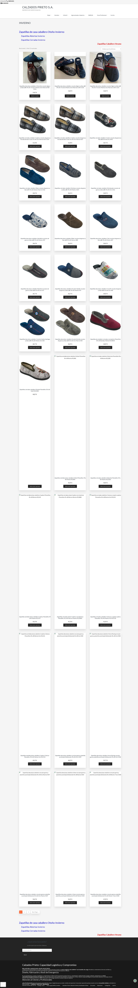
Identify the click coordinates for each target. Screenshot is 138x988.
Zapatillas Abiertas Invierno (32, 36)
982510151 (11, 1)
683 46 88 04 (5, 3)
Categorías (107, 985)
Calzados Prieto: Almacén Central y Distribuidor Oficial (75, 985)
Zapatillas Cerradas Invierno (32, 40)
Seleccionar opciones (35, 146)
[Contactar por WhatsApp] (135, 980)
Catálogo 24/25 (40, 985)
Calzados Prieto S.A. (37, 7)
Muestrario (100, 985)
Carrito (114, 985)
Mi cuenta (92, 985)
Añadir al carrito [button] (35, 96)
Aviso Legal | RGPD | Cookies (53, 985)
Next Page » (35, 912)
